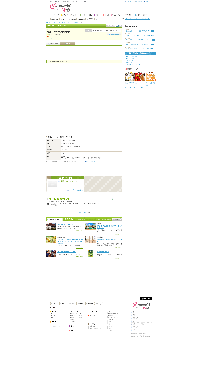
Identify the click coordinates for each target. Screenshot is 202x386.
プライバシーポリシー (139, 324)
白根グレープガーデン (133, 64)
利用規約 (135, 327)
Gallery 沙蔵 (130, 58)
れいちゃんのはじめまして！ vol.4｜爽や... (138, 48)
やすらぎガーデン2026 (65, 224)
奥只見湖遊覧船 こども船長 (66, 252)
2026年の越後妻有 (103, 252)
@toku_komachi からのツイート (134, 87)
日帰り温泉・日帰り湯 (76, 315)
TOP (47, 22)
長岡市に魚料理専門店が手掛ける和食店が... (138, 44)
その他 (110, 330)
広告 (134, 315)
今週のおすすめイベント (58, 326)
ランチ (53, 315)
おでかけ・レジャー (114, 324)
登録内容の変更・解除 (95, 328)
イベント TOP (55, 324)
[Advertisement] (84, 52)
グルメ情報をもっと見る (76, 190)
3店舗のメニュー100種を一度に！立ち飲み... (138, 35)
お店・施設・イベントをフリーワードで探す (137, 19)
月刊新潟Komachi (113, 313)
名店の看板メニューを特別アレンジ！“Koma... (139, 40)
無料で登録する (94, 326)
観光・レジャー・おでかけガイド (57, 22)
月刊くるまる (112, 315)
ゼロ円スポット (75, 321)
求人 (134, 312)
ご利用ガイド (130, 1)
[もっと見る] (117, 219)
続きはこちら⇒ (79, 230)
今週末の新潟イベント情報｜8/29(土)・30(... (138, 31)
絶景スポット (74, 319)
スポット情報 (82, 213)
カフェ (53, 317)
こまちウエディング (114, 317)
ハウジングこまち (113, 319)
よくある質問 (139, 1)
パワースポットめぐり (76, 317)
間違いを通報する (90, 161)
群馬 (110, 328)
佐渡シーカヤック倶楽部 (72, 22)
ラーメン (54, 313)
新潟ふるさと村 (131, 60)
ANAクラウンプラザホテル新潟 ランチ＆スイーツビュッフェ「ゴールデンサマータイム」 (70, 241)
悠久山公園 (130, 62)
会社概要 (135, 318)
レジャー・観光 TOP (76, 313)
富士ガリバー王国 (132, 56)
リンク (135, 321)
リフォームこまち (113, 321)
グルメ (110, 326)
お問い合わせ (149, 1)
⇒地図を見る (52, 38)
